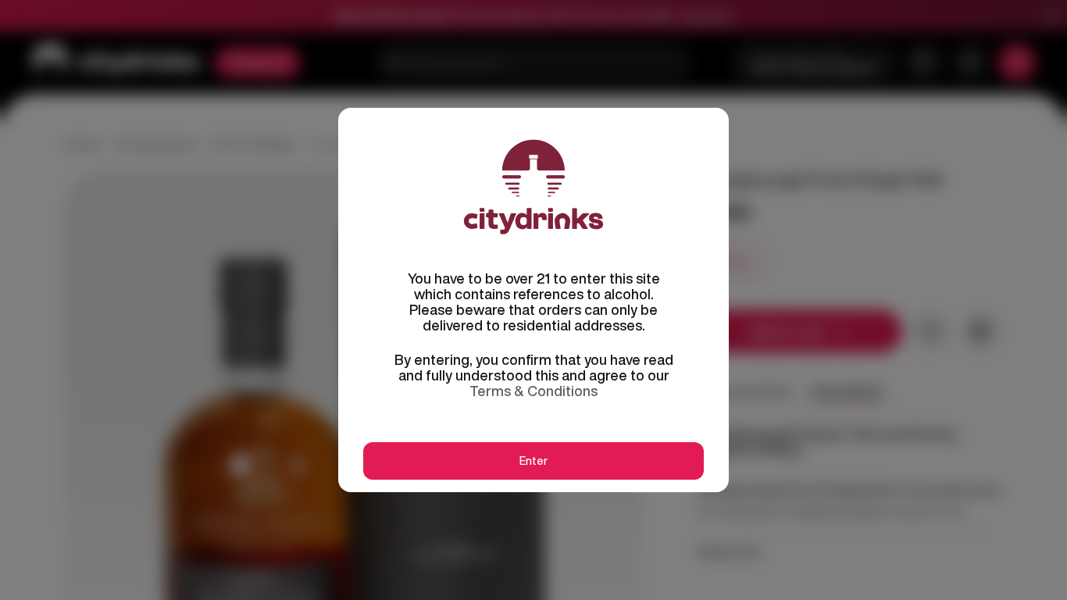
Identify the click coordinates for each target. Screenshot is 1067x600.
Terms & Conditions (533, 391)
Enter (533, 460)
